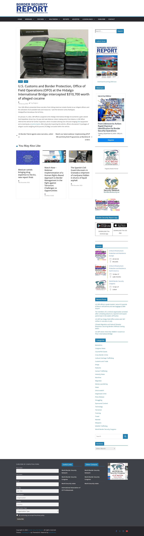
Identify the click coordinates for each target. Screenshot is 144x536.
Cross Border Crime (101, 355)
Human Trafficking (101, 371)
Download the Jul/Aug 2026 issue (106, 82)
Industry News (100, 374)
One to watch (99, 390)
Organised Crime (100, 394)
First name (19, 468)
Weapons (98, 423)
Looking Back (87, 19)
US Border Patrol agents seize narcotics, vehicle (36, 135)
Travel (97, 416)
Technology (99, 407)
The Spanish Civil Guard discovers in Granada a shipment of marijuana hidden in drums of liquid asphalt (80, 174)
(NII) (79, 122)
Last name (19, 474)
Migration (98, 381)
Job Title (18, 488)
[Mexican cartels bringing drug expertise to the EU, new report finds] (28, 152)
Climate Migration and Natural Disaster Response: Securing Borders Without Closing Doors (110, 326)
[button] (33, 19)
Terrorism (98, 410)
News (26, 81)
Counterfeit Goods (101, 352)
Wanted (97, 420)
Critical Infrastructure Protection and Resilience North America (117, 268)
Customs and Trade (101, 361)
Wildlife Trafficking (101, 426)
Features (40, 19)
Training (98, 413)
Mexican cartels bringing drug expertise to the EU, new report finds (27, 173)
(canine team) (35, 124)
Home (20, 19)
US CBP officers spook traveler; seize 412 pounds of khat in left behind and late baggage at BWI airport (111, 306)
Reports (66, 19)
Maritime (98, 377)
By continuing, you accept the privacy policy (31, 515)
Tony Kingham (34, 103)
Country (18, 501)
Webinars (28, 19)
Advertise (75, 19)
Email (17, 481)
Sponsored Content (101, 403)
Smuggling (98, 400)
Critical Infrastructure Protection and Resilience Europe (117, 253)
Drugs (20, 81)
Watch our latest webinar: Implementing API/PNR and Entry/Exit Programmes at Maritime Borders (73, 137)
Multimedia (53, 19)
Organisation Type (21, 508)
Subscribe (101, 19)
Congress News (100, 348)
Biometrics (98, 345)
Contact (111, 19)
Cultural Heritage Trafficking (104, 358)
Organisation (20, 495)
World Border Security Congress (105, 429)
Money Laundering (101, 384)
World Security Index (69, 483)
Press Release (99, 397)
